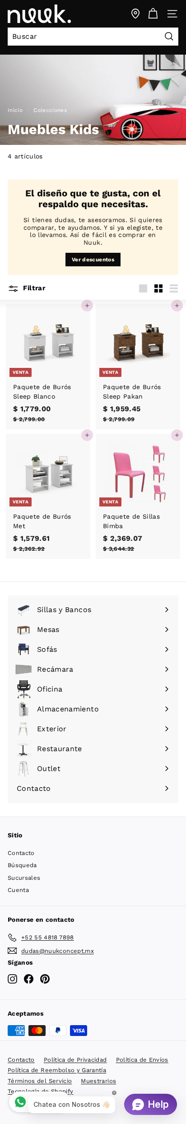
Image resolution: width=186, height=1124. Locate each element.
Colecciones (50, 110)
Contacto (21, 853)
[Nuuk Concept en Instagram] (12, 979)
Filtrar (33, 288)
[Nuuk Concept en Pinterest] (45, 979)
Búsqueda (22, 865)
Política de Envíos (142, 1059)
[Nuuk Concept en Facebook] (28, 979)
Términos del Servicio (40, 1081)
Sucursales (24, 877)
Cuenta (18, 890)
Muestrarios (98, 1081)
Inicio (15, 110)
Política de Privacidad (75, 1059)
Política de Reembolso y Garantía (57, 1070)
